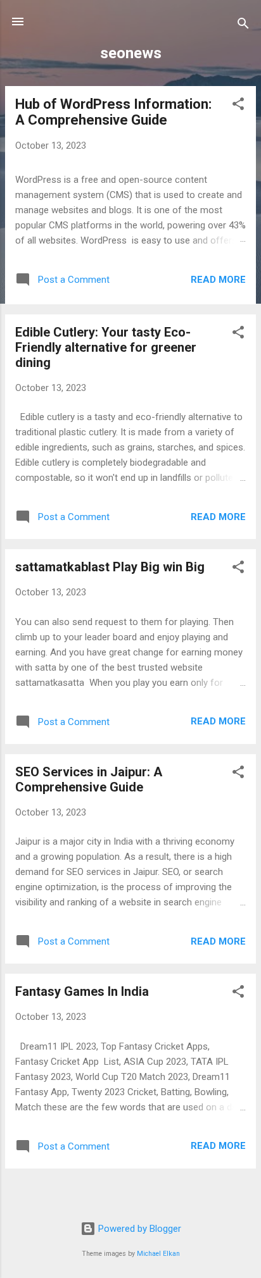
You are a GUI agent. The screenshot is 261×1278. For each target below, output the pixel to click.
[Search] (243, 25)
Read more (218, 279)
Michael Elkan (158, 1254)
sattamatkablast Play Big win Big (110, 566)
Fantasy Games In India (82, 991)
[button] (238, 106)
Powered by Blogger (138, 1228)
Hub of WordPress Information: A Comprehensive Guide (113, 112)
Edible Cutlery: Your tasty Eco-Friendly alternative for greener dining (105, 347)
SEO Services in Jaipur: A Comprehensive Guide (88, 779)
